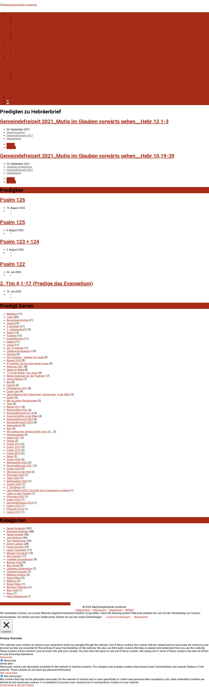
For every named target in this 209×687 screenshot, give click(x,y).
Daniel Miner (14, 577)
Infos (10, 13)
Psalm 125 (12, 222)
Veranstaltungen (16, 57)
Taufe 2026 (13, 478)
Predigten (12, 88)
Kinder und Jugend (23, 69)
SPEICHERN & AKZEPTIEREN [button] (17, 685)
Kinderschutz (20, 29)
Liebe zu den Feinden (19, 493)
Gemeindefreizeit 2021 (20, 135)
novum (17, 35)
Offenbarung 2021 (17, 388)
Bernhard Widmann (17, 587)
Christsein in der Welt (19, 471)
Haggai (11, 440)
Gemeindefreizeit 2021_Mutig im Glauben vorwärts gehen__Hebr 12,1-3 (84, 121)
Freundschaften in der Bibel (22, 416)
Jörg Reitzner (14, 537)
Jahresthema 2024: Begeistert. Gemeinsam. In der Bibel (38, 394)
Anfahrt (17, 38)
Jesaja (10, 323)
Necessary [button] (6, 657)
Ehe (9, 382)
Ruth (9, 428)
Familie (11, 385)
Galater (11, 341)
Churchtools (115, 610)
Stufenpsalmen (15, 434)
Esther (10, 397)
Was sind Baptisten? (25, 16)
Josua (10, 345)
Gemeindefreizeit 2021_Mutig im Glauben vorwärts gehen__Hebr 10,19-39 (87, 156)
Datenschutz (83, 610)
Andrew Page (14, 562)
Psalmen (12, 335)
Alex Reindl (13, 565)
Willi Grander (14, 556)
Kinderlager (19, 81)
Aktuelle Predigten (23, 91)
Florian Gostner (15, 547)
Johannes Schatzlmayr (19, 166)
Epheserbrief (14, 425)
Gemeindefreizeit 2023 (20, 419)
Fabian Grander (15, 534)
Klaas (10, 593)
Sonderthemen (15, 338)
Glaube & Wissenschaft (26, 54)
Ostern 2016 (14, 453)
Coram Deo (13, 391)
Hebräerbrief (14, 138)
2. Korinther (13, 326)
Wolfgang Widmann (18, 531)
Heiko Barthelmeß (17, 596)
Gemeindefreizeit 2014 (20, 413)
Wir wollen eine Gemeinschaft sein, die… (29, 431)
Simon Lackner (15, 543)
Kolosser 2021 (15, 366)
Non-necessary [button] (8, 672)
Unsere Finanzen (22, 26)
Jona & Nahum (15, 379)
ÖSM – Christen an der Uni (28, 72)
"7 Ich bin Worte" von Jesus (22, 372)
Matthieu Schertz (16, 574)
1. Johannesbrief (16, 329)
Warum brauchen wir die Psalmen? (26, 375)
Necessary (10, 660)
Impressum (99, 610)
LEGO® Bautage (22, 78)
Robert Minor (14, 584)
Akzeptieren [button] (141, 617)
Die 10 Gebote (15, 348)
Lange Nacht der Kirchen (27, 75)
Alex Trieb (12, 590)
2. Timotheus (14, 487)
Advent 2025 (14, 360)
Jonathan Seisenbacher (20, 559)
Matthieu (11, 581)
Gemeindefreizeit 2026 (20, 422)
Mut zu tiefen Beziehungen (22, 400)
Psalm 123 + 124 (19, 242)
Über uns (18, 23)
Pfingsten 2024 (15, 509)
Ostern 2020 (14, 468)
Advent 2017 (14, 406)
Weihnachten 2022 (17, 410)
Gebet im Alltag (15, 369)
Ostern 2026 (14, 459)
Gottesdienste (21, 60)
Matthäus (12, 314)
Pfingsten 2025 (15, 496)
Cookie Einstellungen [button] (118, 617)
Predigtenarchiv (22, 94)
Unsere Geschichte (24, 20)
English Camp (21, 85)
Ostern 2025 (14, 505)
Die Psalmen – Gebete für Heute (25, 357)
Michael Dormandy (17, 553)
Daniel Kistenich (16, 132)
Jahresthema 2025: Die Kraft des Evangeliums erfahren (38, 490)
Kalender (12, 97)
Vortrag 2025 (14, 484)
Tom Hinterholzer (16, 540)
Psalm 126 (12, 200)
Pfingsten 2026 (15, 475)
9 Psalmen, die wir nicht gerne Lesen (28, 363)
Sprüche (11, 354)
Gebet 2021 (13, 437)
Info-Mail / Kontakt (24, 32)
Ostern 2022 (14, 499)
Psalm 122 (12, 264)
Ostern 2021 (14, 512)
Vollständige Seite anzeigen (16, 603)
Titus (9, 403)
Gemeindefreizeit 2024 (20, 502)
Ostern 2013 (14, 447)
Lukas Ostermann (16, 550)
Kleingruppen (20, 63)
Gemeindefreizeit (23, 66)
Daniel (10, 332)
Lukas (10, 317)
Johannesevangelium (19, 351)
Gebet (10, 456)
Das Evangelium (22, 50)
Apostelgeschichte (17, 320)
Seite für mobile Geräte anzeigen (51, 603)
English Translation (23, 41)
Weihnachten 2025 (17, 481)
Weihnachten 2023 (17, 462)
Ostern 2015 (14, 450)
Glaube (10, 44)
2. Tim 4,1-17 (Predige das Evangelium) (46, 283)
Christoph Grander (17, 571)
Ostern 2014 (14, 444)
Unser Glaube (20, 47)
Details (11, 144)
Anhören (11, 147)
